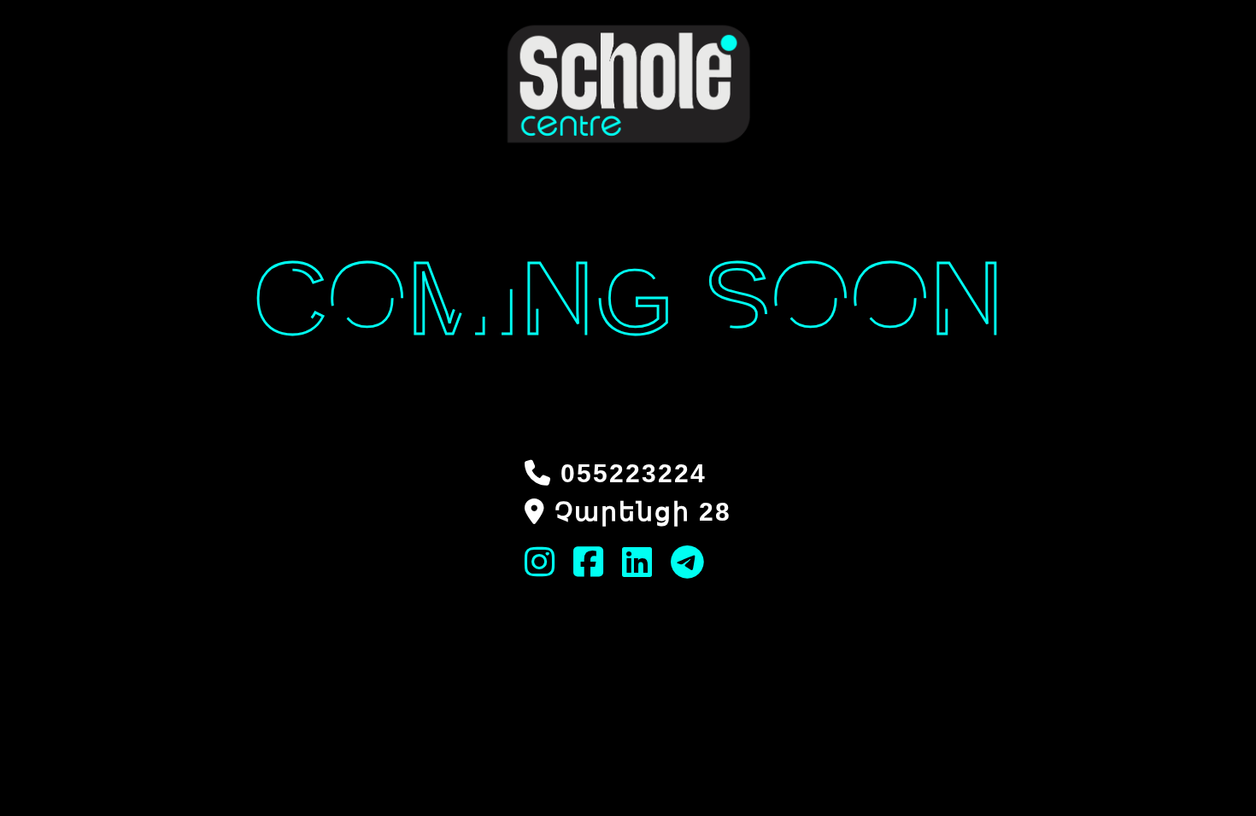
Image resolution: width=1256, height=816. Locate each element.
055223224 (634, 473)
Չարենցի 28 (643, 512)
